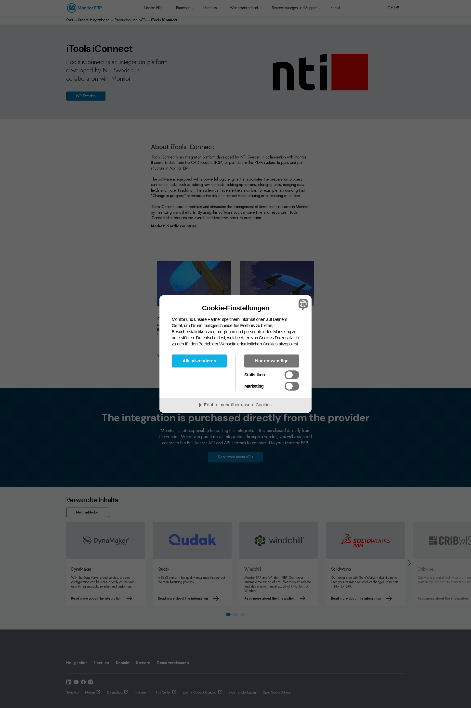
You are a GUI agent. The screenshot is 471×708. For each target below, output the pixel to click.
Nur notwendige (271, 360)
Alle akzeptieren (199, 360)
